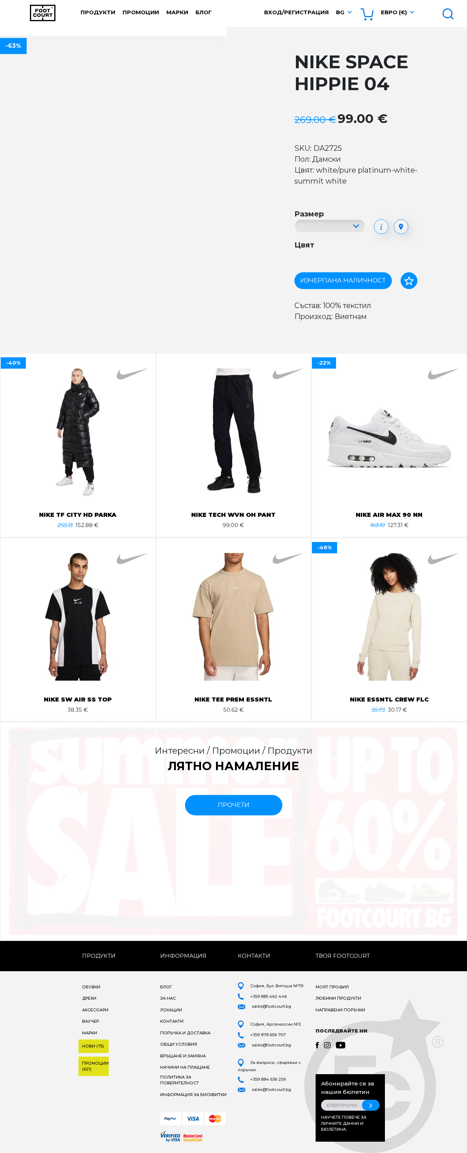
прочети (234, 804)
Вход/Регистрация (296, 12)
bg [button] (340, 12)
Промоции (141, 12)
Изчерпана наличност (343, 280)
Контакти (172, 1021)
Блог (204, 12)
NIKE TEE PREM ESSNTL (233, 699)
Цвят (304, 245)
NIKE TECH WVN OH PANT (233, 514)
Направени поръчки (340, 1009)
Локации (171, 1009)
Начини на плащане (185, 1067)
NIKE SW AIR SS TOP (78, 699)
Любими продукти (338, 998)
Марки (177, 12)
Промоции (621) (95, 1066)
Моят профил (332, 986)
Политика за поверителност (179, 1080)
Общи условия (178, 1044)
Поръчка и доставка (185, 1032)
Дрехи (89, 998)
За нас (168, 998)
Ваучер (90, 1021)
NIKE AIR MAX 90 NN (389, 514)
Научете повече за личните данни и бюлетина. (343, 1123)
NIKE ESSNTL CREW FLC (389, 699)
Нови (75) (93, 1046)
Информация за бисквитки (193, 1094)
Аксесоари (95, 1009)
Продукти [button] (98, 12)
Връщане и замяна (183, 1055)
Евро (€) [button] (394, 12)
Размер (309, 214)
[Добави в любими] (409, 280)
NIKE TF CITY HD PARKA (77, 514)
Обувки (91, 986)
